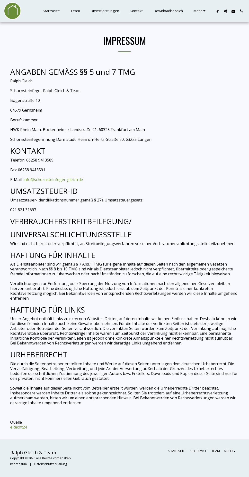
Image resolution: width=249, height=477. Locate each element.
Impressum (18, 464)
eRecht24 (18, 427)
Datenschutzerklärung (50, 464)
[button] (217, 11)
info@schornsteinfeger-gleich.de (53, 179)
